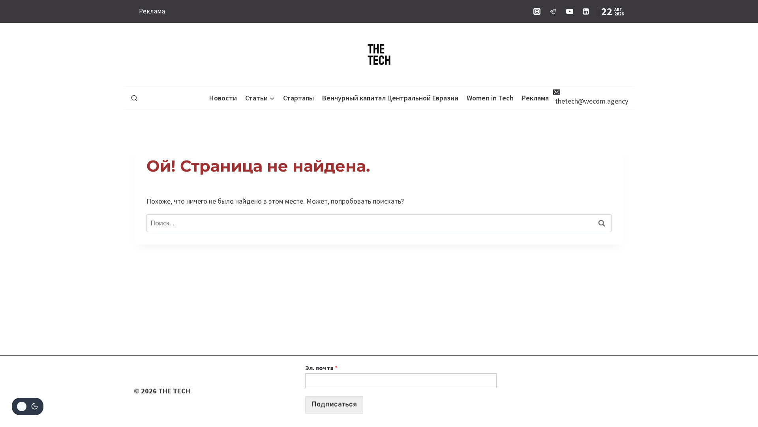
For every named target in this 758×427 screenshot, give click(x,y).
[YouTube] (570, 11)
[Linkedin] (586, 11)
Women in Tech (490, 97)
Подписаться (334, 404)
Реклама (152, 11)
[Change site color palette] (27, 406)
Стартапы (298, 97)
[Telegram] (553, 11)
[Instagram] (537, 11)
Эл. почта (321, 368)
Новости (223, 97)
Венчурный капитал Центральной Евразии (390, 97)
